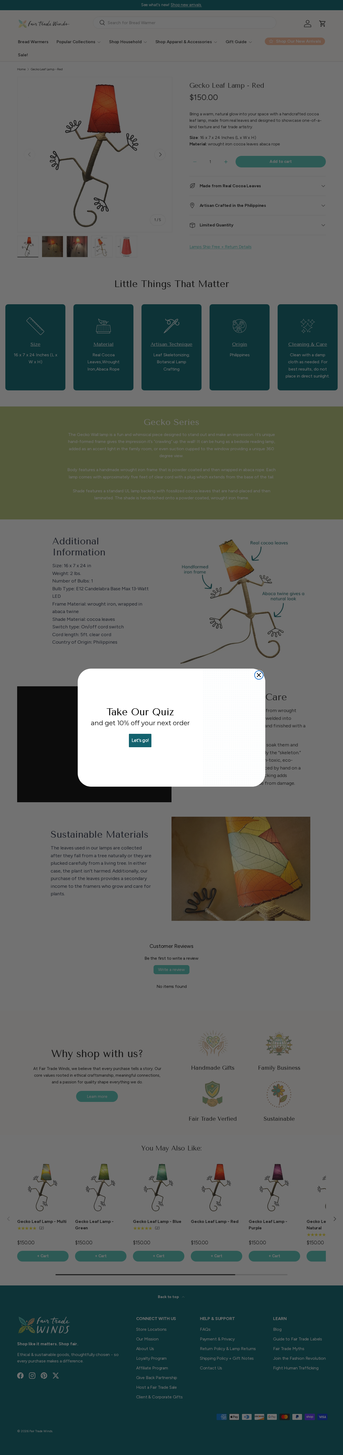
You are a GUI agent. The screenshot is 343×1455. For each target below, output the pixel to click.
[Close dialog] (259, 675)
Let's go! (140, 740)
